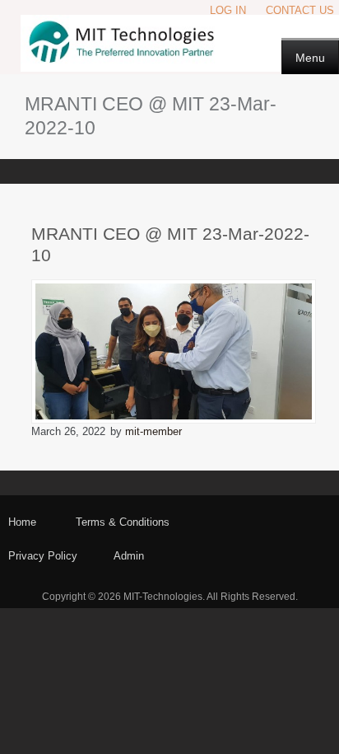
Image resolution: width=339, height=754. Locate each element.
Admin (129, 556)
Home (22, 522)
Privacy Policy (42, 556)
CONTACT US (300, 10)
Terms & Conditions (123, 522)
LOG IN (228, 10)
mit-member (153, 431)
